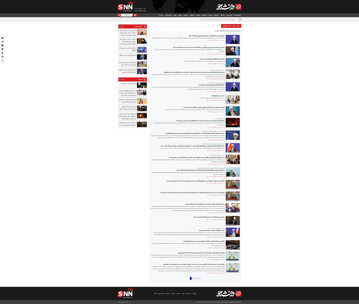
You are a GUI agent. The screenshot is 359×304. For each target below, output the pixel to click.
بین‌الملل (204, 15)
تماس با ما (188, 294)
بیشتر (121, 26)
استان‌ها (216, 15)
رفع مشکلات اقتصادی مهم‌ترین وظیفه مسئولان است (211, 85)
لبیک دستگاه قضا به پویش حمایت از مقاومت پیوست (211, 230)
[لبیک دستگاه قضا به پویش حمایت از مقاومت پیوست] (232, 232)
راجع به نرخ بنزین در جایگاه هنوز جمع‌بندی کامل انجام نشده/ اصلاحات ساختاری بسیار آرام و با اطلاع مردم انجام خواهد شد (128, 41)
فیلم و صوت (168, 15)
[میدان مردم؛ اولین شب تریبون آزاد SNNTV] (142, 50)
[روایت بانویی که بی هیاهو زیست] (142, 85)
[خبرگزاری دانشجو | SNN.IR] (228, 7)
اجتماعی (185, 15)
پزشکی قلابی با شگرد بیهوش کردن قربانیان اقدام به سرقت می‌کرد (127, 63)
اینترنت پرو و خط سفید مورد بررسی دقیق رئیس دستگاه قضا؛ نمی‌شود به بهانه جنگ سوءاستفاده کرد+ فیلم (198, 47)
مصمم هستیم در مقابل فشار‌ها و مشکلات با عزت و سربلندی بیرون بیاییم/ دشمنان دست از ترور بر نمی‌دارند (128, 32)
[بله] (2, 49)
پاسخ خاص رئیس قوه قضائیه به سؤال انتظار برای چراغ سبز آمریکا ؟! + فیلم (206, 36)
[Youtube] (2, 38)
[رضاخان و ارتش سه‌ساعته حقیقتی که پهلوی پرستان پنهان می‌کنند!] (142, 124)
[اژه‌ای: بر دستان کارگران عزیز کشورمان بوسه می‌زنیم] (232, 62)
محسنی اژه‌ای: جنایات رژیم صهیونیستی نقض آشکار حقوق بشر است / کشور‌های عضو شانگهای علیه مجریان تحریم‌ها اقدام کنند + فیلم (192, 146)
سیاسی (210, 15)
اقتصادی (192, 15)
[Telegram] (2, 41)
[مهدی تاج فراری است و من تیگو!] (142, 57)
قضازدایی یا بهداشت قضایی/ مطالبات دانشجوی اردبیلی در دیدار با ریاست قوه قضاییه (203, 241)
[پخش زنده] (135, 15)
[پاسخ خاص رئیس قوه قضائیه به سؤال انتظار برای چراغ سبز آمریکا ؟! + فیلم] (232, 39)
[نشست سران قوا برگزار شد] (232, 99)
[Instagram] (2, 45)
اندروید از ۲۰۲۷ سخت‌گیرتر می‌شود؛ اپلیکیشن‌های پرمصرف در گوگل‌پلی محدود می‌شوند (217, 20)
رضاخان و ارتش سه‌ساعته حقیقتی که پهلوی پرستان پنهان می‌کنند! (127, 124)
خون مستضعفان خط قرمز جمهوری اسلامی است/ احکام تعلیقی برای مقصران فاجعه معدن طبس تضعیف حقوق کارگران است (194, 133)
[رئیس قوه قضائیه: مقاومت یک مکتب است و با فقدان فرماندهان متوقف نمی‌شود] (232, 207)
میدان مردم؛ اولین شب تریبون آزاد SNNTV (127, 49)
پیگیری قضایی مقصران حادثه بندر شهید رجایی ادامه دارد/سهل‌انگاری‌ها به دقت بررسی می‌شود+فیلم (200, 121)
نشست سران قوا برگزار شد (217, 96)
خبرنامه (178, 294)
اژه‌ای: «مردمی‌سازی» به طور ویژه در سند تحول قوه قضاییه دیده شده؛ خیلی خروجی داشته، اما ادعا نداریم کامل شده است (195, 181)
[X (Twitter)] (2, 60)
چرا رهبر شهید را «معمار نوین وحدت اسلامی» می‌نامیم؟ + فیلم (128, 108)
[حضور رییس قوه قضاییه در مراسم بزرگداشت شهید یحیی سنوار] (232, 220)
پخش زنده (229, 15)
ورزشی (180, 15)
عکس (174, 15)
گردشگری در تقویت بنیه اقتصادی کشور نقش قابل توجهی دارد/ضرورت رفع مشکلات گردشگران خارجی (200, 170)
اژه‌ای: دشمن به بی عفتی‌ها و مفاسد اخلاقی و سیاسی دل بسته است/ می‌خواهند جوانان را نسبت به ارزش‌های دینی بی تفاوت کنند (193, 264)
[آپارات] (2, 56)
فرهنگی (198, 15)
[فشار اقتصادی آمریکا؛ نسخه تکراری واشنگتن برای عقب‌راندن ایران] (142, 101)
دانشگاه (222, 15)
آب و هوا (167, 294)
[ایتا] (2, 53)
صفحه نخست (237, 15)
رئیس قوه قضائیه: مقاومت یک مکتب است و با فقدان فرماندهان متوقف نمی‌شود (205, 204)
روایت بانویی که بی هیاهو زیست (128, 83)
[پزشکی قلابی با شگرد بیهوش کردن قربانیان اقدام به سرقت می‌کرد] (142, 64)
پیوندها (173, 294)
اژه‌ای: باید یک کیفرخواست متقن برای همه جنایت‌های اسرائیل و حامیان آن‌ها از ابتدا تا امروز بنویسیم (200, 253)
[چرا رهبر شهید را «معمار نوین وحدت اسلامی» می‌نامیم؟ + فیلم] (142, 108)
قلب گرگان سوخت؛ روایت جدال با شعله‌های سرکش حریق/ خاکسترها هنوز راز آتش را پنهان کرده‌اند (127, 116)
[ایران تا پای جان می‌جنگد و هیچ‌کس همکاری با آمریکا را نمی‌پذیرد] (142, 71)
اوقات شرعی (161, 294)
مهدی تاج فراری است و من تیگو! (128, 55)
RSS (155, 294)
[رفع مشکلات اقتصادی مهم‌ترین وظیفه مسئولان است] (232, 86)
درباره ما (194, 294)
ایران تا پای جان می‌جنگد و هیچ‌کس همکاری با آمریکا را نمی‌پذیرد (127, 71)
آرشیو (183, 294)
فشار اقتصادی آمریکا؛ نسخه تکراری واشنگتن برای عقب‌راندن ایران (127, 100)
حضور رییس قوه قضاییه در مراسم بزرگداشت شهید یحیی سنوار (209, 217)
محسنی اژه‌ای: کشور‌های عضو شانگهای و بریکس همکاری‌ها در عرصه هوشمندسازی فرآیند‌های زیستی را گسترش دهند (196, 157)
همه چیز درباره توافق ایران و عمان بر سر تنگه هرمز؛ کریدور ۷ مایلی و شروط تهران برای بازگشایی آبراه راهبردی (127, 93)
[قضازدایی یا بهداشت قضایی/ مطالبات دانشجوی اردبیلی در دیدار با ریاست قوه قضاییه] (232, 245)
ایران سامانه (120, 302)
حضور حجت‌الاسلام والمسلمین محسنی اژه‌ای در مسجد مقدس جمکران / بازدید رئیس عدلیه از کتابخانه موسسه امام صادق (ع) (194, 72)
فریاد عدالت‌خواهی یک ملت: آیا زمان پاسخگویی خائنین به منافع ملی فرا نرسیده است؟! (203, 107)
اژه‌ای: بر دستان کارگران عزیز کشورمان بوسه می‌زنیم (212, 59)
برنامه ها (161, 15)
